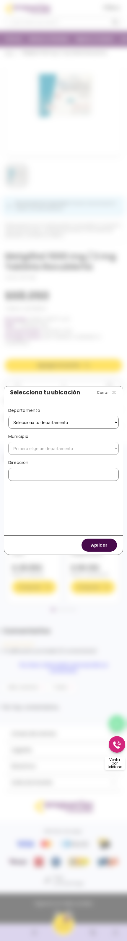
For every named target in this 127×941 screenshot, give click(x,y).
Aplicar (99, 545)
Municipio (18, 436)
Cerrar (103, 392)
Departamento (24, 410)
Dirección (18, 462)
